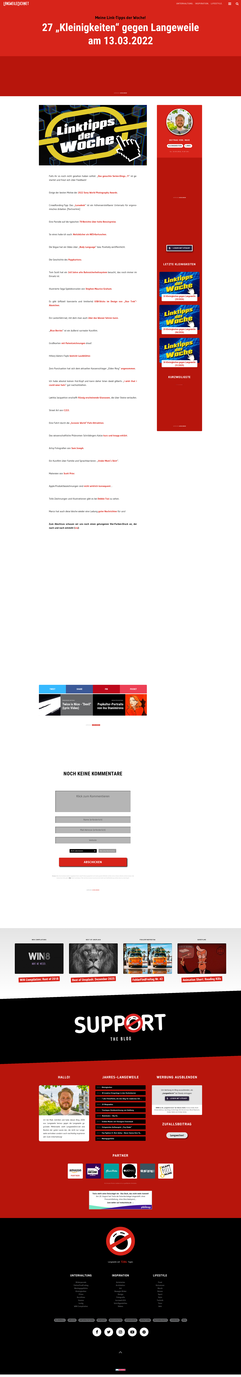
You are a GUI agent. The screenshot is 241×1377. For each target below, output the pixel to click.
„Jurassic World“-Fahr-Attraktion (87, 422)
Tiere (160, 1303)
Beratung (145, 1320)
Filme (81, 1294)
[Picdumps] (147, 1171)
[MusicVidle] (111, 1171)
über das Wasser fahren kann (103, 318)
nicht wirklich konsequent (97, 486)
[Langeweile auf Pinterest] (144, 1332)
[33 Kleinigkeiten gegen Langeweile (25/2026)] (179, 284)
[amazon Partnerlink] (75, 1171)
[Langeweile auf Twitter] (108, 1332)
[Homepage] (18, 4)
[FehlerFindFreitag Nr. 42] (147, 963)
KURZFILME (202, 940)
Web (160, 1306)
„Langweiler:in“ (168, 1093)
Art (120, 1288)
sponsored (131, 1320)
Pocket (133, 689)
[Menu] (229, 4)
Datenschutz (160, 1320)
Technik (160, 1300)
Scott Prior (69, 473)
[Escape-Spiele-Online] (165, 1171)
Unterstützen (87, 1320)
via (76, 527)
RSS (184, 1320)
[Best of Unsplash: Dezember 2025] (93, 963)
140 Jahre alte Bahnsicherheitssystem (87, 272)
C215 (66, 410)
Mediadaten (116, 1320)
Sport (160, 1294)
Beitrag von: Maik (179, 140)
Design (120, 1294)
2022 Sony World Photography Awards (97, 192)
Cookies (175, 1320)
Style (160, 1297)
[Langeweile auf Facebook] (97, 1332)
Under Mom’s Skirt (107, 460)
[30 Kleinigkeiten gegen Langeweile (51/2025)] (179, 350)
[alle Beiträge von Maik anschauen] (179, 121)
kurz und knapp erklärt (115, 435)
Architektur (120, 1285)
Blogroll (60, 1320)
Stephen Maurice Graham (99, 288)
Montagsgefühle (81, 1288)
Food (160, 1282)
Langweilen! (177, 1135)
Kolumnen (160, 1285)
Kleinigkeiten (175, 146)
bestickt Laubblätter (80, 355)
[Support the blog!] (120, 1027)
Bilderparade (81, 1282)
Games (81, 1300)
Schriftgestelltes (120, 1303)
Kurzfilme (81, 1297)
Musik (160, 1288)
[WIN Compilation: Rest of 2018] (39, 963)
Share (79, 689)
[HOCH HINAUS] (120, 1352)
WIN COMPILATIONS (39, 940)
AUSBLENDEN (123, 93)
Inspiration (120, 1275)
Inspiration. (202, 4)
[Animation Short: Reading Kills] (201, 963)
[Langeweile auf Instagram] (120, 1332)
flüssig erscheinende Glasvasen (94, 397)
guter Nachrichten (107, 511)
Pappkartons (74, 259)
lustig (81, 1303)
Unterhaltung (81, 1275)
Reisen (160, 1291)
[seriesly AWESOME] (93, 1171)
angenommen (128, 368)
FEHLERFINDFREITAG (148, 940)
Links (188, 146)
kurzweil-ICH (120, 1300)
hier (70, 878)
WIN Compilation (81, 1306)
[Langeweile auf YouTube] (132, 1332)
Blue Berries (56, 330)
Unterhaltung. (184, 4)
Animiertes (120, 1282)
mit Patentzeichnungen (73, 343)
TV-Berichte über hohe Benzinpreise (98, 221)
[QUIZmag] (129, 1171)
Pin (106, 689)
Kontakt (102, 1320)
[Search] (237, 4)
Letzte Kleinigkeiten (179, 264)
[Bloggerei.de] (120, 1369)
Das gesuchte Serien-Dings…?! (113, 176)
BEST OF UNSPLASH (93, 940)
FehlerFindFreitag (81, 1285)
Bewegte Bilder (120, 1291)
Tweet (52, 689)
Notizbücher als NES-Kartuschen (89, 234)
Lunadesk (80, 205)
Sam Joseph (77, 448)
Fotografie (120, 1297)
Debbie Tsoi (103, 498)
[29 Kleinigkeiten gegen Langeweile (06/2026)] (179, 317)
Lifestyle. (217, 4)
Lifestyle (160, 1275)
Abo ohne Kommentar (107, 851)
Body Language (87, 247)
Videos (120, 1306)
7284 (124, 1262)
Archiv (72, 1320)
